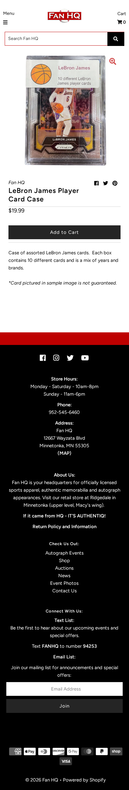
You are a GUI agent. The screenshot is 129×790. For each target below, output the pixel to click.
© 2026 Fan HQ (41, 780)
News (64, 575)
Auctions (64, 568)
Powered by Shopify (84, 780)
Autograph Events (64, 553)
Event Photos (64, 583)
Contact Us (64, 591)
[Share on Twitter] (105, 183)
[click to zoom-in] (113, 62)
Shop (64, 560)
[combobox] (64, 39)
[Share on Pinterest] (114, 183)
